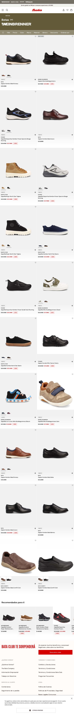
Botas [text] (8, 15)
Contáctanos (6, 687)
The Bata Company (8, 668)
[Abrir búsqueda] (7, 10)
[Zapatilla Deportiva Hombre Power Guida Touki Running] (18, 279)
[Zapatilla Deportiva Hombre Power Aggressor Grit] (61, 615)
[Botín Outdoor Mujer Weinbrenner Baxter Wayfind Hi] (44, 615)
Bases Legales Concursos (47, 694)
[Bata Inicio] (37, 10)
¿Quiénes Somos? (8, 665)
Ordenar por (65, 33)
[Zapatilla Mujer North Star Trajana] (18, 166)
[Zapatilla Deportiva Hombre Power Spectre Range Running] (18, 108)
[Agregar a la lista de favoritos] (35, 36)
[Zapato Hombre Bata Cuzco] (18, 502)
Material (37, 33)
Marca (29, 33)
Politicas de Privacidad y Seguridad (50, 691)
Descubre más (55, 652)
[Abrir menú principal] (3, 10)
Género (45, 33)
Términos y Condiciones (46, 668)
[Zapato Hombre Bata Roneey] (18, 53)
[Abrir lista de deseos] (67, 10)
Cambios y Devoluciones (46, 665)
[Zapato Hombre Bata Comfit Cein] (18, 557)
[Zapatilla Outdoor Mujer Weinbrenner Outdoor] (9, 615)
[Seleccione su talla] (35, 79)
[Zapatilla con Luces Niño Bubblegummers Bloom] (18, 391)
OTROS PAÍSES (37, 710)
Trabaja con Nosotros (9, 676)
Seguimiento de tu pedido (10, 691)
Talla (8, 33)
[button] (71, 10)
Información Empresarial (10, 672)
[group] (37, 20)
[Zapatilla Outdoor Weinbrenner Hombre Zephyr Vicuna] (26, 615)
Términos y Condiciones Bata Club (50, 672)
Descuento (54, 33)
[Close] (71, 698)
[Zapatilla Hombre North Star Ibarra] (18, 335)
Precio (15, 33)
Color (22, 33)
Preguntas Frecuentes (46, 676)
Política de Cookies (45, 687)
